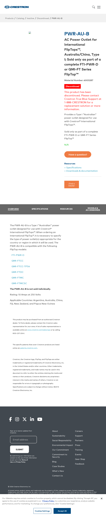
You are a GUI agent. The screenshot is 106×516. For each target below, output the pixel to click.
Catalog (20, 18)
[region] (53, 505)
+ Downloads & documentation (81, 170)
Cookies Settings (42, 511)
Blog (54, 461)
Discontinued (43, 18)
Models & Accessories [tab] (93, 209)
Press (77, 445)
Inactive (30, 18)
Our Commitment (60, 450)
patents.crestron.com (28, 348)
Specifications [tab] (40, 209)
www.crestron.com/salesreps (38, 330)
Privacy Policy (48, 501)
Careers (79, 431)
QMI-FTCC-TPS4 (21, 266)
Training (79, 450)
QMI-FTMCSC (19, 283)
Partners (79, 440)
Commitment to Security (59, 455)
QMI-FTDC (17, 271)
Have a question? (78, 154)
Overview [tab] (13, 209)
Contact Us (57, 475)
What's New (58, 471)
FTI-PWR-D (18, 254)
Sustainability (58, 436)
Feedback (79, 464)
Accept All (62, 511)
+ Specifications (72, 167)
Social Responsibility (61, 440)
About (55, 431)
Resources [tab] (66, 209)
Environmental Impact (62, 445)
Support (79, 436)
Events (78, 454)
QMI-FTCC (17, 260)
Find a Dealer (71, 184)
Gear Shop (80, 459)
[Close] (102, 498)
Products (9, 18)
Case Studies (58, 466)
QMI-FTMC (18, 277)
